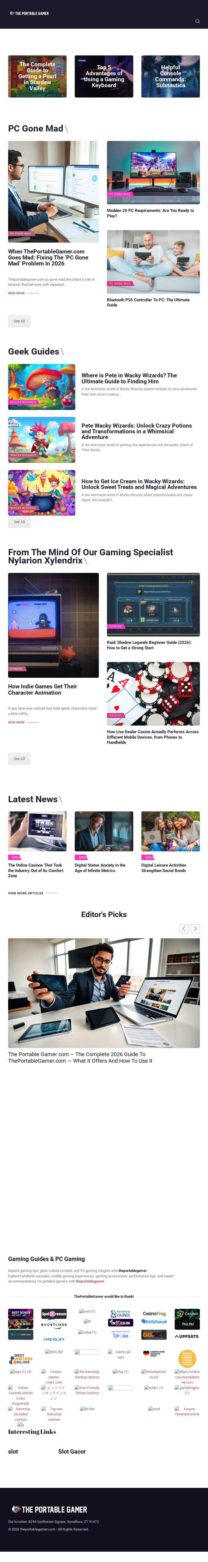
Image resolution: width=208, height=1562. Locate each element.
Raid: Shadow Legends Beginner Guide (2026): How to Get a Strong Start (149, 645)
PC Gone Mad (20, 233)
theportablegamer (90, 1281)
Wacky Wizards (23, 402)
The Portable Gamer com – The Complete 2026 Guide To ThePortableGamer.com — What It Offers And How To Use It (80, 1057)
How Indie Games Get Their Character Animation (42, 689)
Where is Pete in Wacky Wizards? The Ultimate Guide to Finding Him (129, 378)
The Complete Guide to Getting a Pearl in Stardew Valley (37, 76)
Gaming (16, 668)
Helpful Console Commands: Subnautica (170, 76)
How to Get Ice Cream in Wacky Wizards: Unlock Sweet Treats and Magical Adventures (139, 484)
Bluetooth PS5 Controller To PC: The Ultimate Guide (148, 302)
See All (19, 321)
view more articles (26, 893)
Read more (16, 293)
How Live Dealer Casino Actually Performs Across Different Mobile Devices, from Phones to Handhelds (153, 737)
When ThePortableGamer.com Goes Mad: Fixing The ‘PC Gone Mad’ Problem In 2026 (48, 258)
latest (16, 857)
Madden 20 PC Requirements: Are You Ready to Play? (150, 213)
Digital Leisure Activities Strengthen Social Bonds (163, 868)
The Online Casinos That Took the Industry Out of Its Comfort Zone (35, 871)
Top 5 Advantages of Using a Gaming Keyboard (104, 76)
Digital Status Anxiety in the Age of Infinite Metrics (100, 868)
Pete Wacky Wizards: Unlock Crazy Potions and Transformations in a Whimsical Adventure (137, 431)
